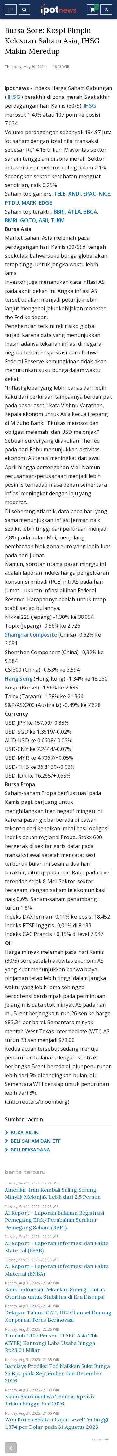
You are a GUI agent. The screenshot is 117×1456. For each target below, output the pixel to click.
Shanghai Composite (31, 634)
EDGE (45, 202)
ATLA (74, 211)
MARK (29, 202)
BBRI (59, 211)
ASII (43, 220)
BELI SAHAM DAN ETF (35, 1141)
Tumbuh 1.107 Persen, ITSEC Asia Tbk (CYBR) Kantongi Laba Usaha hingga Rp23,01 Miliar (51, 1342)
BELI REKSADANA (29, 1149)
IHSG (14, 96)
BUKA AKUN (24, 1132)
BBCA (90, 211)
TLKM (58, 220)
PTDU (12, 202)
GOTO (28, 220)
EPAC (89, 193)
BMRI (11, 220)
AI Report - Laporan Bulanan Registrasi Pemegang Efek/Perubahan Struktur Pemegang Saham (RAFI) (54, 1220)
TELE (59, 193)
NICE (104, 193)
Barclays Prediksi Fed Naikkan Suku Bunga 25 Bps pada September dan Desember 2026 (57, 1373)
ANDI (74, 193)
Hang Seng (18, 678)
